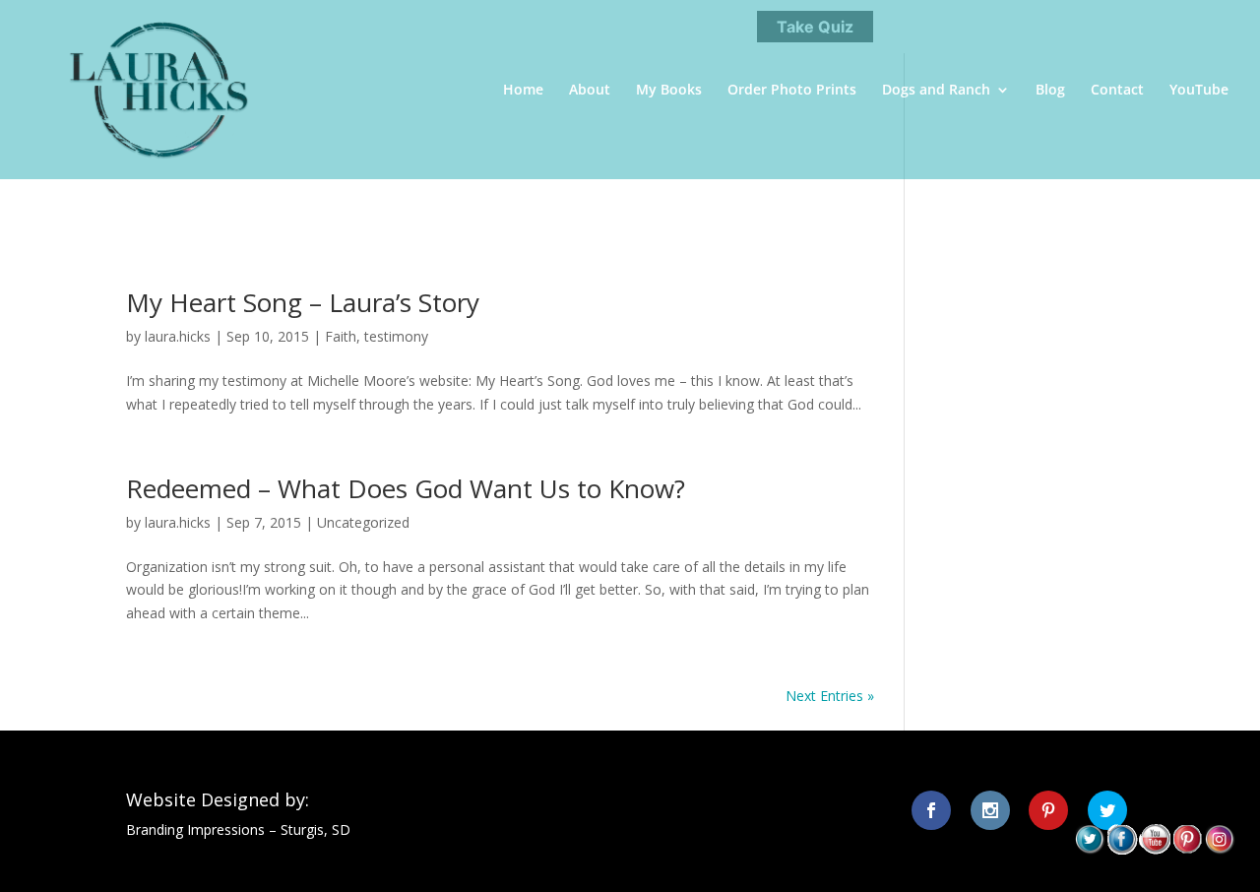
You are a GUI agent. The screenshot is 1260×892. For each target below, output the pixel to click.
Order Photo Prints (791, 90)
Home (523, 90)
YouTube (1198, 90)
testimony (396, 336)
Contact (1117, 90)
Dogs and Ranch (936, 90)
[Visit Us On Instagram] (1219, 849)
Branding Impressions (195, 829)
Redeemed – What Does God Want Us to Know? (405, 488)
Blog (1050, 90)
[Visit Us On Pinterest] (1186, 849)
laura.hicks (178, 336)
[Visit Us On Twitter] (1089, 849)
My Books (669, 90)
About (589, 90)
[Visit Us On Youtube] (1154, 849)
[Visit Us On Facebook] (1121, 849)
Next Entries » (830, 695)
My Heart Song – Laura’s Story (302, 302)
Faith (340, 336)
